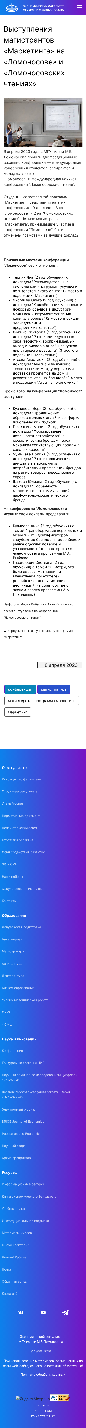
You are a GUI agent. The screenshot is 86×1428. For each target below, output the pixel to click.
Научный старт (13, 1146)
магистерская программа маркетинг (41, 700)
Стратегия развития (17, 840)
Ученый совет (12, 803)
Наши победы (12, 876)
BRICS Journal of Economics (23, 1121)
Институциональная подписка (25, 1221)
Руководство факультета (21, 779)
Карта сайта (11, 1293)
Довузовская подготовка (21, 927)
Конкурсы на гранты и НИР (23, 1063)
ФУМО (7, 1012)
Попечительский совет (19, 828)
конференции (20, 689)
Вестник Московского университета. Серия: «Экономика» (36, 1094)
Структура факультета (20, 791)
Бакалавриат (12, 939)
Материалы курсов (17, 1233)
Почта (6, 1269)
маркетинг (17, 712)
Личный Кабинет (15, 1257)
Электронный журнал (19, 1109)
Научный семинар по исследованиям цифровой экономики (39, 1077)
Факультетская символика (23, 889)
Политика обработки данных (43, 1374)
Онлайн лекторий (15, 1245)
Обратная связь (14, 1281)
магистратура (54, 689)
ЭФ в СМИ (10, 864)
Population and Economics (21, 1133)
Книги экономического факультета (29, 1196)
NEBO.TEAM (43, 1411)
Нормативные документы (22, 816)
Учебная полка (13, 1208)
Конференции (12, 1051)
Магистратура (13, 951)
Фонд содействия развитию (23, 852)
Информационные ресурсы (23, 1184)
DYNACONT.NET (43, 1416)
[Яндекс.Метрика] (33, 1398)
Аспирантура (12, 963)
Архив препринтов (16, 1158)
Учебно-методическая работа (25, 1000)
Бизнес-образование (18, 988)
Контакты (9, 901)
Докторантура (13, 976)
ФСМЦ (7, 1024)
